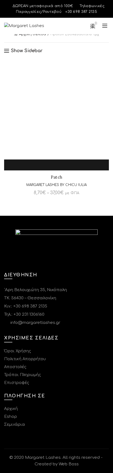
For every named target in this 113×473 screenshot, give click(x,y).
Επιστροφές (16, 383)
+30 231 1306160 (28, 314)
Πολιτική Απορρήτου (25, 359)
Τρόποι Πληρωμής (22, 375)
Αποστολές (15, 367)
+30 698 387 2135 (30, 306)
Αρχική (11, 409)
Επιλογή (50, 164)
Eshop (10, 417)
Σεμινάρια (14, 424)
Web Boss (69, 464)
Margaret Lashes (43, 457)
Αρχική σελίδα (32, 34)
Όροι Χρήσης (17, 351)
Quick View (62, 164)
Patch (57, 177)
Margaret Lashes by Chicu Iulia (56, 185)
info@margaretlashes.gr (34, 322)
